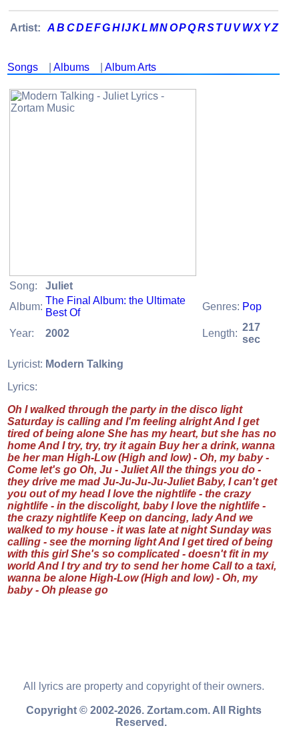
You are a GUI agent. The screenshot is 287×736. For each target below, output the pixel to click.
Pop (252, 306)
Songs (22, 67)
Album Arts (130, 67)
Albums (71, 67)
